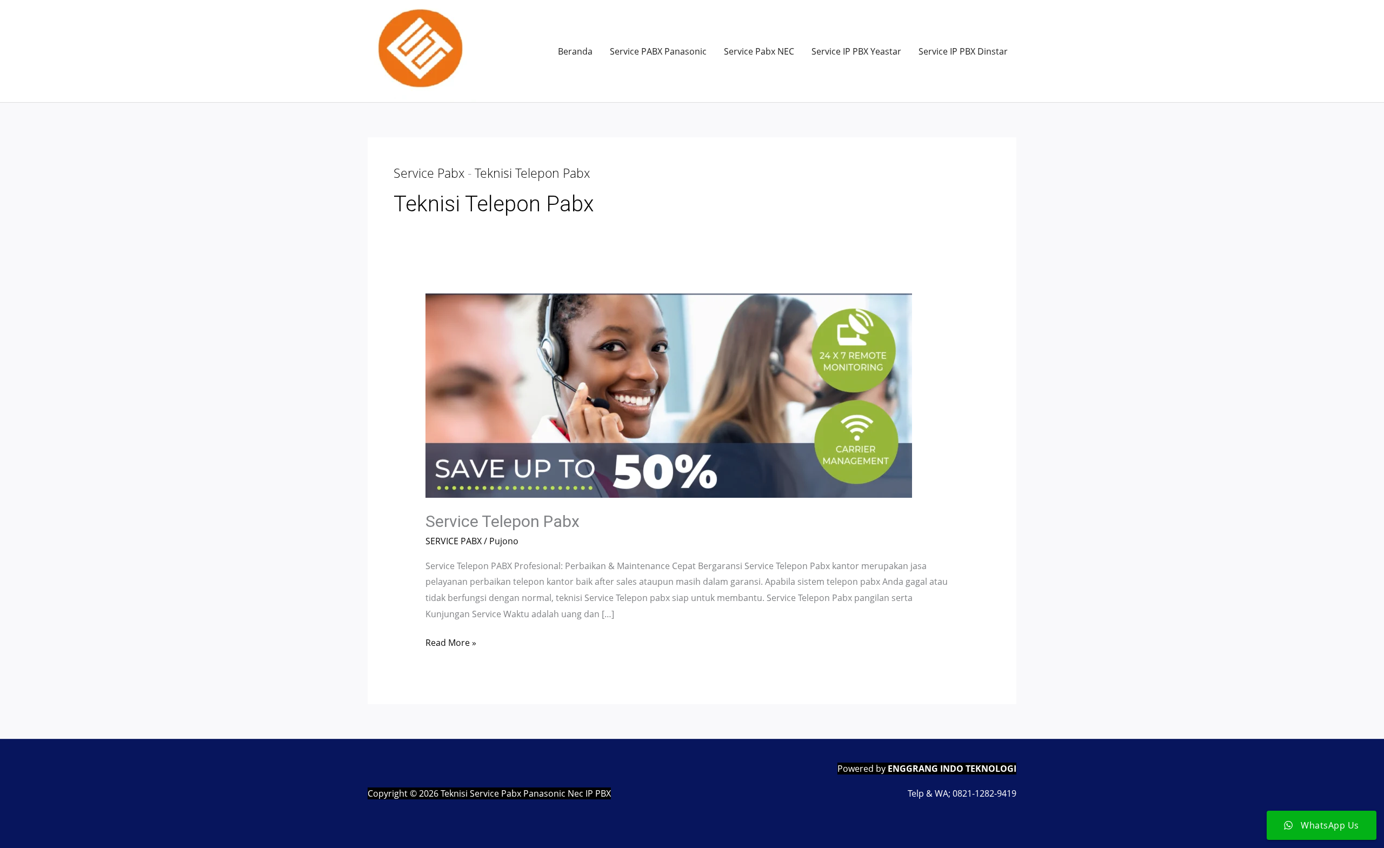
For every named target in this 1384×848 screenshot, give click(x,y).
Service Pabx (429, 173)
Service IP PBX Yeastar (856, 51)
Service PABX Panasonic (658, 51)
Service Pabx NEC (759, 51)
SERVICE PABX (453, 541)
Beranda (575, 51)
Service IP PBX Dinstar (963, 51)
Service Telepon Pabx (502, 521)
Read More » (450, 643)
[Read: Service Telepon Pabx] (668, 394)
